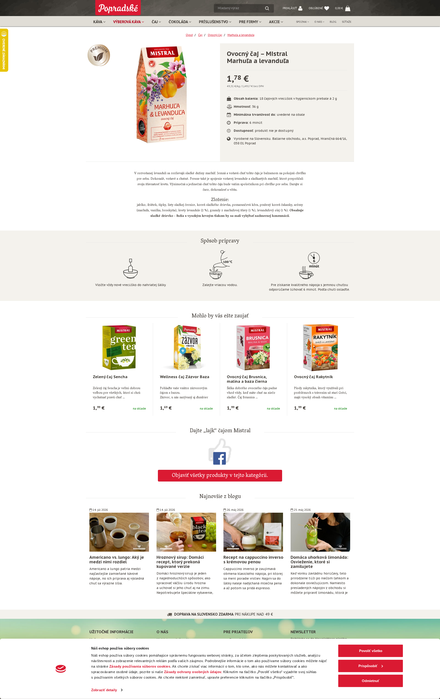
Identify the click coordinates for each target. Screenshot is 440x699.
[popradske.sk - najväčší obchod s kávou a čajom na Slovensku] (118, 6)
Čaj (155, 21)
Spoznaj (301, 21)
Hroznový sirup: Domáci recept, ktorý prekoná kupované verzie (180, 562)
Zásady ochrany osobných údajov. (193, 672)
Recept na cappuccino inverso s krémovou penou (253, 559)
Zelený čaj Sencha (110, 376)
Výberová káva (127, 21)
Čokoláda (179, 21)
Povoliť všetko (370, 651)
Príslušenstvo (214, 21)
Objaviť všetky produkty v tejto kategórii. (220, 476)
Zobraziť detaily (104, 690)
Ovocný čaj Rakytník (313, 376)
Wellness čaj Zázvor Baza (184, 376)
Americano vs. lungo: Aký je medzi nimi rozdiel (116, 559)
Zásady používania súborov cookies (139, 666)
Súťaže (346, 21)
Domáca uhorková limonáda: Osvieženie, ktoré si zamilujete (319, 562)
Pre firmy (249, 21)
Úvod (189, 35)
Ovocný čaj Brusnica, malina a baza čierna (247, 379)
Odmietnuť (370, 681)
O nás (318, 21)
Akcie (275, 21)
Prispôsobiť (367, 666)
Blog (333, 21)
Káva (98, 21)
